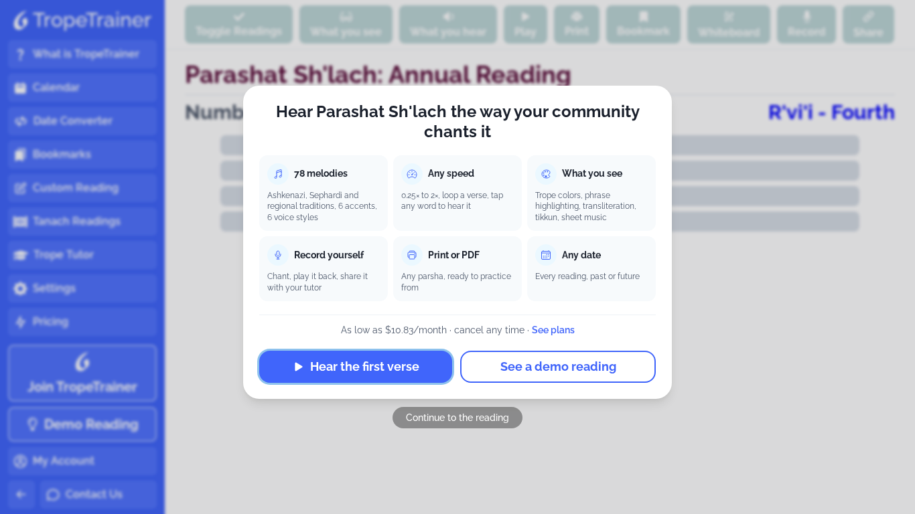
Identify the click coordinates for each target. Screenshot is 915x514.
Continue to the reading (457, 417)
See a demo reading (558, 366)
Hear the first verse (364, 366)
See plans (553, 330)
